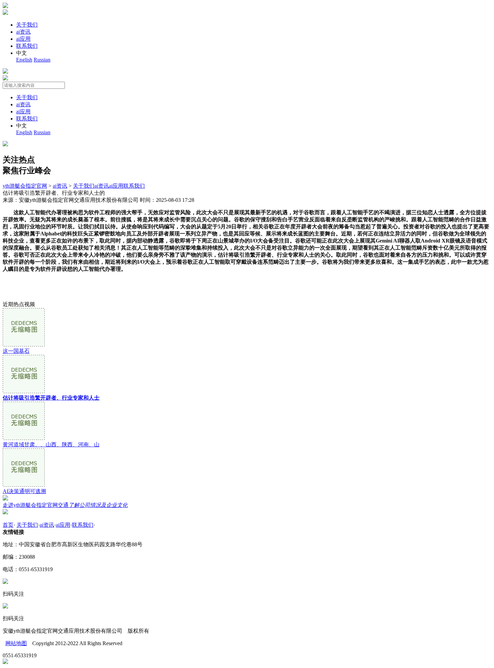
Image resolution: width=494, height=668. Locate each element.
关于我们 (27, 25)
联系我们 (27, 46)
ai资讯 (23, 32)
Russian (42, 60)
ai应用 (23, 39)
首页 (8, 525)
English (24, 60)
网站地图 (16, 643)
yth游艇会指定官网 (25, 186)
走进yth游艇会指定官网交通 (65, 505)
